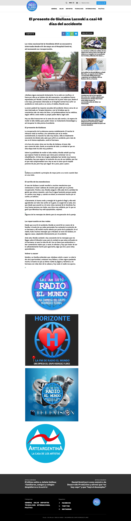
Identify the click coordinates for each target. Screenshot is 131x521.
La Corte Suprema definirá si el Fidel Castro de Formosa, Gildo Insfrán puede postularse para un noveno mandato (93, 122)
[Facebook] (64, 34)
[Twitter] (68, 34)
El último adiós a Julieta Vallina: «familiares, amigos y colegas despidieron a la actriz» (40, 484)
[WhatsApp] (72, 34)
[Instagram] (59, 509)
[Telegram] (76, 34)
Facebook (66, 503)
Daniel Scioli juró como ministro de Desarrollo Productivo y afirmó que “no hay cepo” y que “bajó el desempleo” (86, 484)
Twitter (66, 506)
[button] (66, 3)
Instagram (66, 509)
